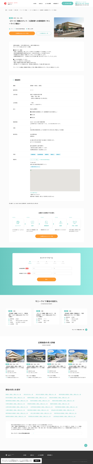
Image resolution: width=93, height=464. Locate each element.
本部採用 (55, 3)
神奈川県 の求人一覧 (28, 394)
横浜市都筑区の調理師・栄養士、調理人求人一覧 (17, 400)
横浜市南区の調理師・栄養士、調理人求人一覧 (37, 410)
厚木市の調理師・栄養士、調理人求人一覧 (15, 397)
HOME (34, 3)
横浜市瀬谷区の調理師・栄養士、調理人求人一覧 (17, 413)
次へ (46, 279)
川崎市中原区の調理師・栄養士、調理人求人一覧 (17, 407)
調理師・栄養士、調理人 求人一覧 (13, 394)
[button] (64, 38)
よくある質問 (48, 3)
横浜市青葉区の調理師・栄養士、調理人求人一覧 (70, 394)
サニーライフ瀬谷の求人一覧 (78, 329)
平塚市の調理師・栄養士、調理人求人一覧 (15, 403)
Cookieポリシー (22, 461)
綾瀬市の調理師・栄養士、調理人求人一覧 (36, 397)
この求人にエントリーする (22, 33)
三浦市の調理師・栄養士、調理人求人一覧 (15, 410)
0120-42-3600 (83, 3)
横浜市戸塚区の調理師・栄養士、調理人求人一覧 (63, 400)
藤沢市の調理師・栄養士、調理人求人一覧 (39, 400)
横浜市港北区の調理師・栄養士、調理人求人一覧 (65, 413)
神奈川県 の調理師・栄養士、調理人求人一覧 (46, 394)
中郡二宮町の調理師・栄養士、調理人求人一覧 (40, 413)
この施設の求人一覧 (44, 33)
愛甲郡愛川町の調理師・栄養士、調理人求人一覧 (39, 416)
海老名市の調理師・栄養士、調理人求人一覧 (59, 397)
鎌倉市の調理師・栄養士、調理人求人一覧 (59, 403)
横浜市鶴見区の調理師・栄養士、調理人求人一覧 (66, 407)
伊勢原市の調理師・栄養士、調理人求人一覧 (37, 403)
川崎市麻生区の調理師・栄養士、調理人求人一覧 (64, 416)
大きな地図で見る (33, 192)
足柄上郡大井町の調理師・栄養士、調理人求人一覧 (62, 410)
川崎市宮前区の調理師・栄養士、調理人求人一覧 (41, 407)
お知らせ (41, 3)
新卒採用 (49, 455)
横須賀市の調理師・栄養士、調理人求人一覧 (16, 416)
